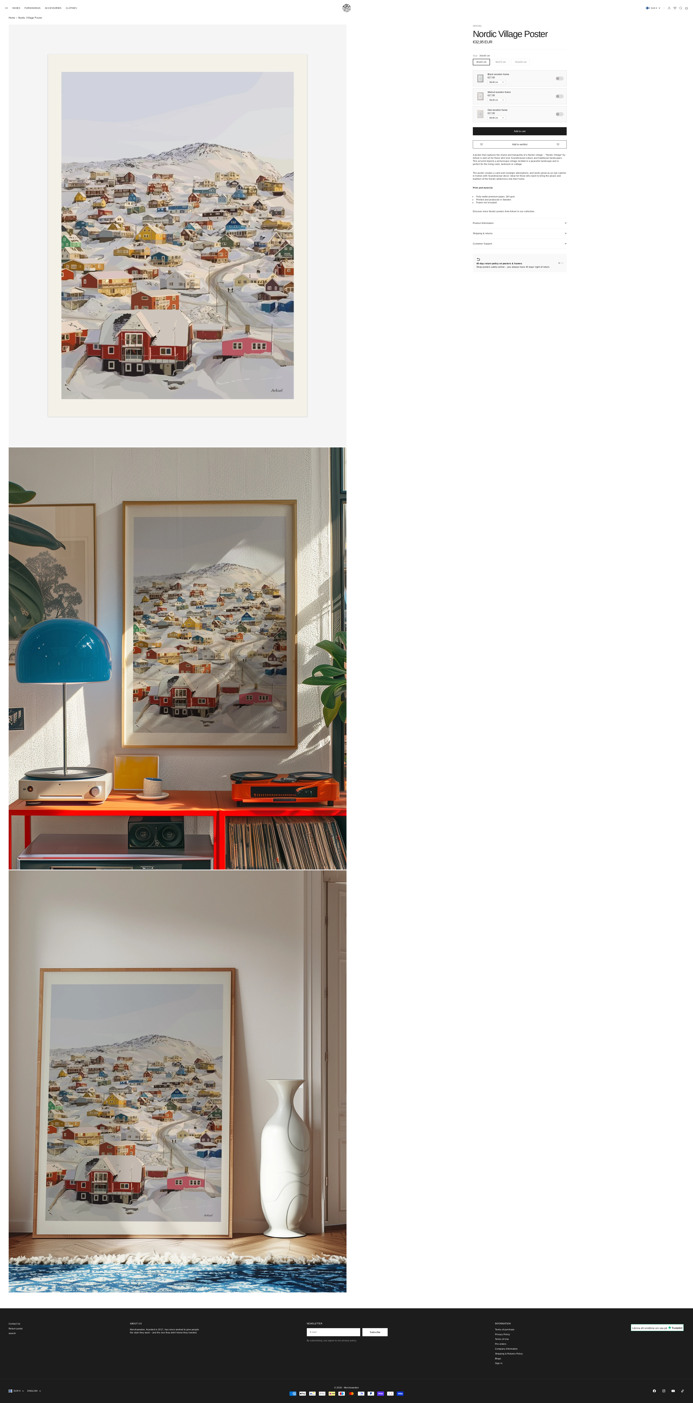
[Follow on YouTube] (673, 1391)
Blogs (498, 1358)
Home (12, 17)
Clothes (71, 8)
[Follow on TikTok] (682, 1391)
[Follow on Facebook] (654, 1391)
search (12, 1333)
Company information (506, 1349)
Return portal (16, 1328)
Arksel (477, 26)
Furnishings (32, 8)
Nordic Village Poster (30, 17)
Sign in (498, 1363)
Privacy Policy (502, 1334)
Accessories (53, 8)
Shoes (16, 8)
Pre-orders (500, 1344)
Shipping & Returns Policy (509, 1353)
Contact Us (14, 1324)
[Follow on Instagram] (664, 1391)
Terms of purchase (505, 1329)
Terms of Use (502, 1339)
